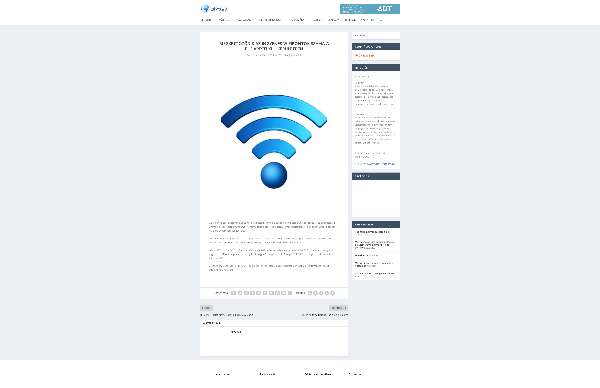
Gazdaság (244, 20)
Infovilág (260, 55)
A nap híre (367, 20)
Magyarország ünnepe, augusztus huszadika (373, 264)
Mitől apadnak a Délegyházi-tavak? (374, 273)
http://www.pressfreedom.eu (378, 163)
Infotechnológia (270, 20)
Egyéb (316, 20)
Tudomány (297, 20)
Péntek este (361, 255)
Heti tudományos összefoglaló (372, 231)
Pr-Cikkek (350, 20)
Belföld (206, 20)
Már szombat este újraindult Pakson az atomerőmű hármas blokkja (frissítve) (375, 244)
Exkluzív (333, 20)
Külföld (224, 20)
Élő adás (365, 55)
